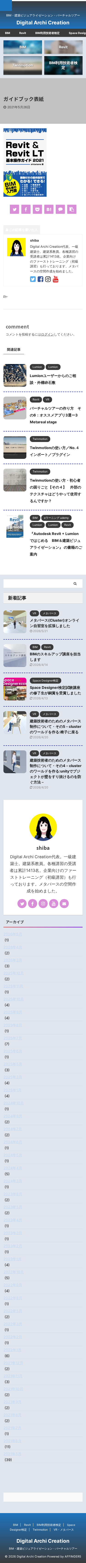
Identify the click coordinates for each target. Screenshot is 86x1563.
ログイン (47, 334)
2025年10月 (13, 999)
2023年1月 (12, 1259)
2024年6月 (12, 1142)
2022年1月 (12, 1350)
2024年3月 (12, 1181)
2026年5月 (12, 934)
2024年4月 (12, 1168)
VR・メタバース (64, 1529)
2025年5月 (12, 1064)
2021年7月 (12, 1428)
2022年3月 (12, 1324)
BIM (7, 33)
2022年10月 (13, 1272)
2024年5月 (12, 1155)
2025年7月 (12, 1038)
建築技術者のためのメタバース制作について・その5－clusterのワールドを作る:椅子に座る (55, 726)
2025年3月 (12, 1077)
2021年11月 (12, 1376)
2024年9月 (12, 1116)
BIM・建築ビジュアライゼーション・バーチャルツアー (43, 1548)
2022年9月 (12, 1285)
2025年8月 (12, 1025)
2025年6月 (12, 1051)
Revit (22, 33)
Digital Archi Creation (43, 23)
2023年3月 (12, 1233)
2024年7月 (12, 1129)
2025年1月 (12, 1090)
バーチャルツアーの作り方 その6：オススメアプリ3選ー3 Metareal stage (55, 415)
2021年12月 (13, 1363)
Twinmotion (40, 1529)
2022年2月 (12, 1337)
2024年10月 (13, 1103)
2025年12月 (13, 973)
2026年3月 (12, 960)
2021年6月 (12, 1441)
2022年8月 (12, 1298)
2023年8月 (12, 1194)
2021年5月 (12, 1454)
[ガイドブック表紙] (48, 209)
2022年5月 (12, 1311)
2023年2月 (12, 1246)
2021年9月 (12, 1402)
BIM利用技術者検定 (47, 33)
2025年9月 (12, 1012)
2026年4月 (12, 947)
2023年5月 (12, 1207)
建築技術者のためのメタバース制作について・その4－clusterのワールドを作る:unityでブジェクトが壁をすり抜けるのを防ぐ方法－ (56, 771)
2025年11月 (13, 986)
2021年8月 (12, 1415)
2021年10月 (13, 1389)
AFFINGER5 (73, 1556)
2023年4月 (12, 1220)
